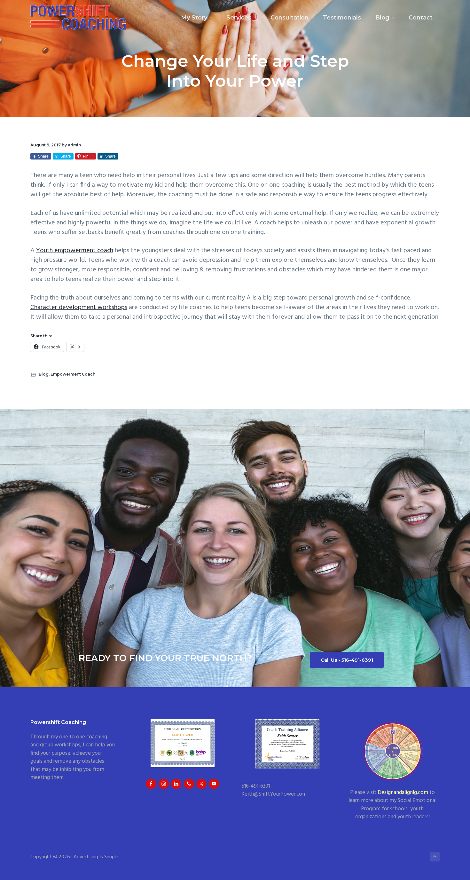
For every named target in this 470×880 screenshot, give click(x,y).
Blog (44, 374)
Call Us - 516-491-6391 (347, 660)
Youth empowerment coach (74, 250)
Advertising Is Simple (96, 857)
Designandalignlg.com (403, 792)
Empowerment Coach (73, 374)
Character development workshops (78, 307)
